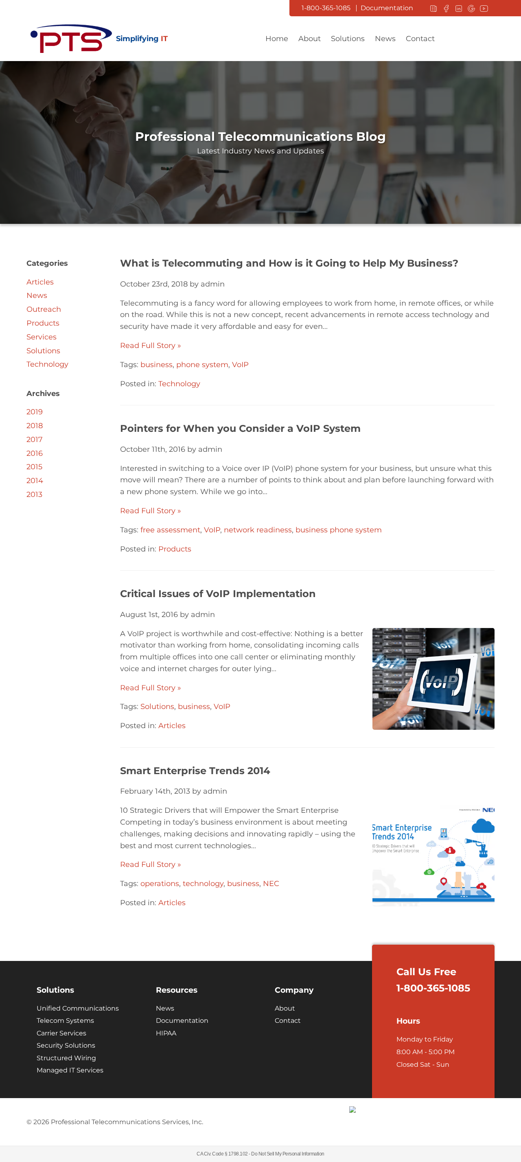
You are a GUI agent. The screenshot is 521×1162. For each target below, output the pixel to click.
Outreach (43, 309)
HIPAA (166, 1033)
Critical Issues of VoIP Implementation (218, 594)
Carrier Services (61, 1033)
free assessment (170, 529)
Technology (179, 383)
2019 (34, 411)
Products (174, 549)
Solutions (348, 38)
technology (203, 883)
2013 (34, 494)
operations (159, 883)
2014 (34, 480)
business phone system (339, 529)
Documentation (387, 8)
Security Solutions (66, 1045)
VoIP (240, 364)
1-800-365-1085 (326, 8)
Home (276, 38)
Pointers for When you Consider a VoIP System (240, 428)
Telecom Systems (65, 1020)
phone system (202, 364)
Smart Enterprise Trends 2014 (195, 771)
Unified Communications (78, 1008)
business (156, 364)
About (309, 38)
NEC (271, 883)
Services (41, 337)
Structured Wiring (66, 1058)
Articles (172, 725)
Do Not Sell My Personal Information (287, 1154)
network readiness (258, 529)
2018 (34, 425)
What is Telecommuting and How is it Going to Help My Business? (289, 263)
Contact (420, 38)
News (385, 38)
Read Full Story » (150, 345)
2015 (34, 466)
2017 (34, 439)
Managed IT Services (70, 1070)
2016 (34, 453)
